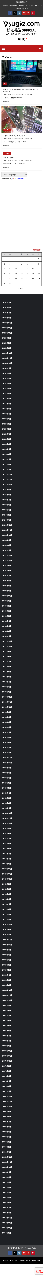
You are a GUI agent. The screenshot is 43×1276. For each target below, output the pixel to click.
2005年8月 (6, 1177)
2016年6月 (6, 727)
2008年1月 (6, 1046)
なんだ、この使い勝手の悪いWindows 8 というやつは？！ (21, 90)
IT (5, 84)
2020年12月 (7, 525)
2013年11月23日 (18, 95)
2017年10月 (7, 646)
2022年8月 (6, 439)
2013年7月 (6, 894)
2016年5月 (6, 732)
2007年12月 (7, 1051)
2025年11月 (7, 328)
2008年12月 (7, 990)
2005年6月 (6, 1187)
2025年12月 (7, 323)
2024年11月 (7, 358)
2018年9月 (6, 601)
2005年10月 (7, 1167)
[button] (3, 48)
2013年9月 (6, 884)
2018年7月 (6, 606)
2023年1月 (6, 434)
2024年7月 (6, 378)
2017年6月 (6, 666)
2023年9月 (6, 403)
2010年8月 (6, 929)
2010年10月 (7, 924)
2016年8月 (6, 717)
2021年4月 (6, 510)
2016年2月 (6, 747)
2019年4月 (6, 585)
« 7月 (20, 288)
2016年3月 (6, 742)
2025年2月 (6, 348)
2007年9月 (6, 1066)
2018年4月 (6, 621)
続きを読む (6, 101)
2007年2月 (6, 1086)
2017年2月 (6, 687)
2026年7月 (6, 302)
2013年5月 (6, 904)
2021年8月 (6, 494)
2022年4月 (6, 454)
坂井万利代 (30, 5)
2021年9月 (6, 489)
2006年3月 (6, 1142)
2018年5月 (6, 616)
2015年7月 (6, 778)
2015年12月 (7, 757)
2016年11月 (7, 702)
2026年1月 (6, 317)
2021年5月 (6, 505)
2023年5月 (6, 424)
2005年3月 (6, 1202)
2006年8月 (6, 1116)
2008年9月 (6, 1005)
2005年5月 (6, 1192)
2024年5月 (6, 388)
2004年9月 (6, 1233)
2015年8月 (6, 773)
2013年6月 (6, 899)
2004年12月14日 (18, 161)
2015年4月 (6, 793)
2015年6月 (6, 783)
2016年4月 (6, 737)
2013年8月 (6, 889)
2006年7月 (6, 1121)
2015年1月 (6, 808)
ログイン (38, 5)
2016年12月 (7, 697)
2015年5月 (6, 788)
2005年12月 (7, 1157)
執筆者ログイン (22, 9)
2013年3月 (6, 914)
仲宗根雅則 (14, 5)
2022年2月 (6, 464)
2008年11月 (7, 995)
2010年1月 (6, 934)
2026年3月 (6, 307)
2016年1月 (6, 752)
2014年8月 (6, 833)
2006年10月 (7, 1106)
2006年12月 (7, 1096)
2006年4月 (6, 1137)
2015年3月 (6, 798)
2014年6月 (6, 843)
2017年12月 (7, 641)
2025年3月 (6, 343)
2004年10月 (7, 1228)
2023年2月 (6, 429)
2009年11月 (7, 944)
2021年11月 (7, 479)
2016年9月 (6, 712)
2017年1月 (6, 692)
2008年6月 (6, 1020)
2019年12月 (7, 555)
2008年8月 (6, 1010)
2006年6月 (6, 1126)
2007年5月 (6, 1071)
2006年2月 (6, 1147)
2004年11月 (7, 1223)
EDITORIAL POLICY (15, 1248)
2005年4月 (6, 1197)
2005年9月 (6, 1172)
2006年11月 (7, 1101)
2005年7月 (6, 1182)
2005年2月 (6, 1207)
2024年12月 (7, 353)
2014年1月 (6, 864)
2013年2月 (6, 919)
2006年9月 (6, 1111)
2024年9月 (6, 368)
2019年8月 (6, 570)
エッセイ (7, 130)
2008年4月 (6, 1030)
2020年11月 (7, 530)
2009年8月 (6, 955)
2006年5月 (6, 1132)
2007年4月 (6, 1076)
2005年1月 (6, 1212)
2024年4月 (6, 393)
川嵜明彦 (4, 5)
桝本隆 (21, 5)
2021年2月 (6, 515)
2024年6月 (6, 383)
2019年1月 (6, 591)
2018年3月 (6, 626)
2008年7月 (6, 1015)
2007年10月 (7, 1061)
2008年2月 (6, 1041)
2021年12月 (7, 474)
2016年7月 (6, 722)
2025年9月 (6, 338)
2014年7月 (6, 838)
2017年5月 (6, 671)
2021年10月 (7, 484)
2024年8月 (6, 373)
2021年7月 (6, 499)
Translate (21, 178)
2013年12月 (7, 869)
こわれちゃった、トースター (14, 136)
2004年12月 (7, 1217)
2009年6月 (6, 965)
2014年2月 (6, 858)
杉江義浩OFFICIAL (21, 30)
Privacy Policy (31, 1248)
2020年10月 (7, 535)
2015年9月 (6, 767)
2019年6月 (6, 580)
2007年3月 (6, 1081)
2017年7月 (6, 661)
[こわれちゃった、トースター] (21, 119)
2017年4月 (6, 676)
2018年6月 (6, 611)
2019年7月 (6, 575)
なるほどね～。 (9, 158)
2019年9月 (6, 565)
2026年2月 (6, 312)
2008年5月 (6, 1025)
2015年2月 (6, 803)
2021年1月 (6, 520)
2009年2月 (6, 985)
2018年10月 (7, 596)
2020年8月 (6, 540)
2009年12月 (7, 939)
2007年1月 (6, 1091)
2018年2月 (6, 631)
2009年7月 (6, 960)
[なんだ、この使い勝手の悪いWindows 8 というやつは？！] (21, 73)
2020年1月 (6, 550)
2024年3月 (6, 398)
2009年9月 (6, 949)
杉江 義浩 (8, 95)
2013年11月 (7, 874)
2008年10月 (7, 1000)
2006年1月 (6, 1152)
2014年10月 (7, 823)
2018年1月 (6, 636)
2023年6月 (6, 419)
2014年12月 (7, 813)
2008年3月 (6, 1035)
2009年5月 (6, 970)
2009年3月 (6, 980)
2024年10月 (7, 363)
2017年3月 (6, 682)
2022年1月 (6, 469)
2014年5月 (6, 848)
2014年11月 (7, 818)
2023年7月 (6, 414)
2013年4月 (6, 909)
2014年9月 (6, 828)
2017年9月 (6, 651)
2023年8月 (6, 408)
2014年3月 (6, 853)
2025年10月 (7, 333)
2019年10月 (7, 560)
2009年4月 (6, 975)
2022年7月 (6, 444)
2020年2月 (6, 545)
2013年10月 (7, 879)
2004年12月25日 (18, 139)
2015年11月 (7, 762)
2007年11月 (7, 1056)
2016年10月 (7, 707)
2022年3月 (6, 459)
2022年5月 (6, 449)
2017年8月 (6, 656)
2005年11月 (7, 1162)
